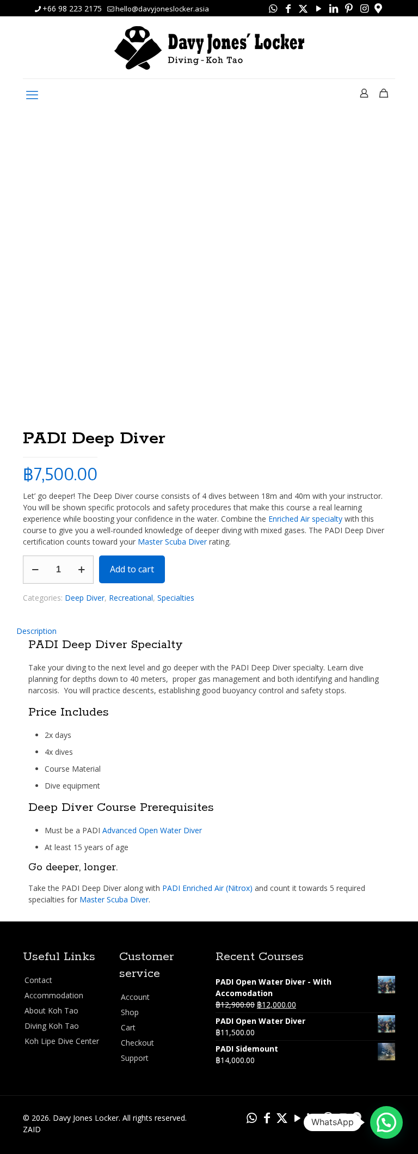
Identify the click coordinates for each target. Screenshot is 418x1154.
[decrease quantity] (35, 569)
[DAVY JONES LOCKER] (209, 48)
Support (135, 1058)
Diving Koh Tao (51, 1026)
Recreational (131, 598)
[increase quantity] (81, 569)
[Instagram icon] (364, 8)
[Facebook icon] (288, 8)
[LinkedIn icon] (334, 8)
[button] (386, 1122)
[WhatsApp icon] (273, 8)
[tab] (209, 631)
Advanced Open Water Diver (152, 830)
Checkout (137, 1042)
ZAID (32, 1129)
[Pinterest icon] (349, 8)
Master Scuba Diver (172, 541)
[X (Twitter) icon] (303, 8)
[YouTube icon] (318, 8)
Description (36, 631)
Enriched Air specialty (305, 519)
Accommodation (53, 995)
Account (135, 997)
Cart (128, 1027)
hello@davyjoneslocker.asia (162, 9)
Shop (130, 1012)
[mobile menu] (32, 94)
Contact (38, 980)
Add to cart (132, 569)
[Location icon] (378, 8)
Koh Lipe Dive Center (61, 1041)
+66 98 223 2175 (72, 8)
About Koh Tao (51, 1010)
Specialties (175, 598)
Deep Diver (84, 598)
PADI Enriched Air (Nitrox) (207, 888)
